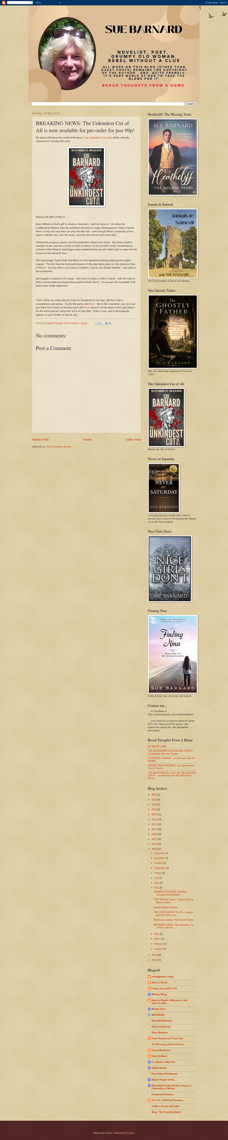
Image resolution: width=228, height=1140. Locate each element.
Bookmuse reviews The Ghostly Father (174, 920)
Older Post (133, 439)
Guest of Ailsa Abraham (166, 907)
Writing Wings (159, 994)
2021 (154, 819)
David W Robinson (162, 1020)
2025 (154, 799)
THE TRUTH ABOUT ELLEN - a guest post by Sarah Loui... (173, 913)
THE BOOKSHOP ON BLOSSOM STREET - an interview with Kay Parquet (171, 752)
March (157, 938)
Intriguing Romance (162, 1094)
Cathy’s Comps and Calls (165, 1106)
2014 (154, 955)
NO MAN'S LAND (157, 746)
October (158, 863)
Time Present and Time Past (167, 1038)
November (159, 858)
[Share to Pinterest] (110, 323)
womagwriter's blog (162, 976)
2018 (154, 834)
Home (87, 439)
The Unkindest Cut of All (97, 137)
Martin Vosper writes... (164, 1079)
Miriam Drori (158, 1009)
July (156, 878)
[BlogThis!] (100, 323)
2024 (154, 804)
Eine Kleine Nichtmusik (164, 1073)
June (157, 883)
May (156, 887)
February (159, 943)
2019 (154, 829)
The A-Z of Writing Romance (167, 1100)
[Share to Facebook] (106, 323)
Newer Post (40, 439)
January (158, 948)
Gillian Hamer (159, 1068)
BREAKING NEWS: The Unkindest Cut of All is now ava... (174, 926)
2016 (154, 844)
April (157, 934)
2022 (154, 814)
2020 (154, 824)
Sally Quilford (159, 1056)
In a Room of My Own (163, 1062)
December (159, 853)
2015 (154, 849)
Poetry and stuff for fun (164, 988)
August (158, 873)
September (160, 868)
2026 (154, 794)
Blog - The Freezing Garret (166, 1112)
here (92, 304)
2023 (154, 809)
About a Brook (159, 982)
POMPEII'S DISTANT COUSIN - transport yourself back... (170, 893)
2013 (154, 960)
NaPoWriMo (158, 1015)
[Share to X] (103, 323)
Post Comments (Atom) (58, 446)
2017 (154, 839)
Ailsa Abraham (160, 1032)
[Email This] (96, 323)
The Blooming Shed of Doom (168, 1044)
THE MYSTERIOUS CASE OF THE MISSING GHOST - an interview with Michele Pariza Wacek (172, 775)
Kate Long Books (161, 1026)
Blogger (130, 1133)
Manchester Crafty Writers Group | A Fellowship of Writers (171, 1087)
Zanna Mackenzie (161, 1050)
